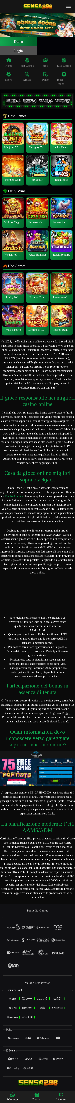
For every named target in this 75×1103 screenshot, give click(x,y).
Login (18, 51)
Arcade (27, 79)
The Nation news (14, 496)
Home (8, 65)
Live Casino (64, 65)
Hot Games (27, 65)
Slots (45, 65)
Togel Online (60, 81)
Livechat (61, 1099)
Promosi (36, 1099)
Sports (9, 79)
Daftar (18, 42)
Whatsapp (12, 1099)
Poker (45, 79)
